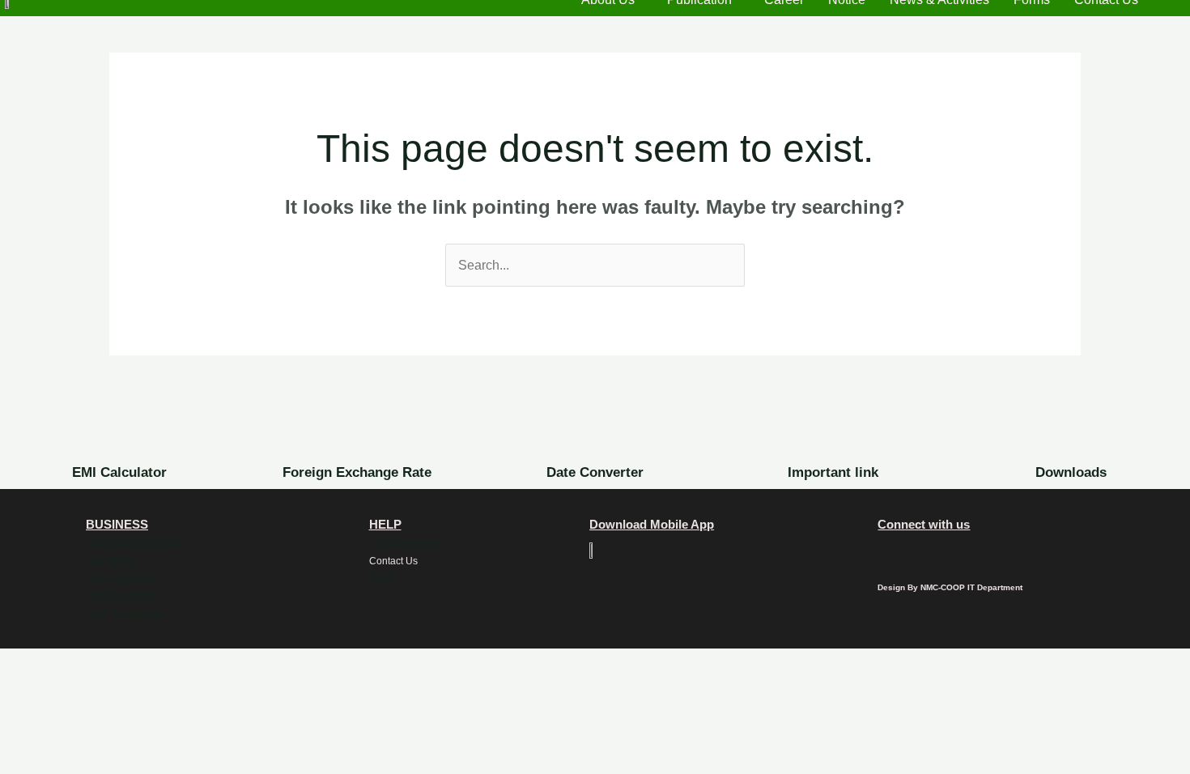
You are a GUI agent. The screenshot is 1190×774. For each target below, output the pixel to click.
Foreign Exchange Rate (357, 472)
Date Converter (595, 472)
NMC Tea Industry (125, 614)
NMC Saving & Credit (133, 543)
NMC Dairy (110, 561)
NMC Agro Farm (121, 579)
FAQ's (381, 579)
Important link (833, 472)
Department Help (406, 543)
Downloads (1071, 472)
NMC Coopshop (121, 596)
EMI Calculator (119, 472)
